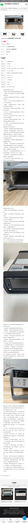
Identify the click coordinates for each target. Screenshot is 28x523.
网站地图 (23, 513)
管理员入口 (19, 513)
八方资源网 (10, 513)
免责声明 (14, 513)
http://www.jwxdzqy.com (5, 475)
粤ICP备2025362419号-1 (19, 510)
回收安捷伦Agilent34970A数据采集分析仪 (9, 501)
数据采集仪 (15, 8)
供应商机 (10, 8)
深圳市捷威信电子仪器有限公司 (11, 512)
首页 (6, 8)
